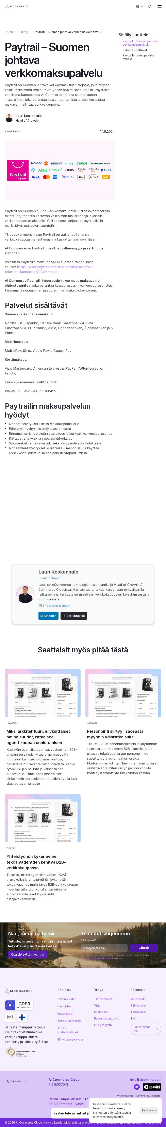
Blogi (24, 32)
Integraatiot (65, 1013)
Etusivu (10, 32)
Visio (97, 1005)
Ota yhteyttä (103, 1024)
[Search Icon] (150, 6)
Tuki (133, 1018)
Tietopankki (138, 1012)
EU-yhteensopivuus (70, 1039)
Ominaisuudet (66, 999)
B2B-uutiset (138, 1005)
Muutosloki (138, 999)
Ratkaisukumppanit (106, 1018)
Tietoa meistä (103, 999)
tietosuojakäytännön (99, 958)
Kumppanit (101, 1012)
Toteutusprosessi (69, 1020)
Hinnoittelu (64, 1006)
